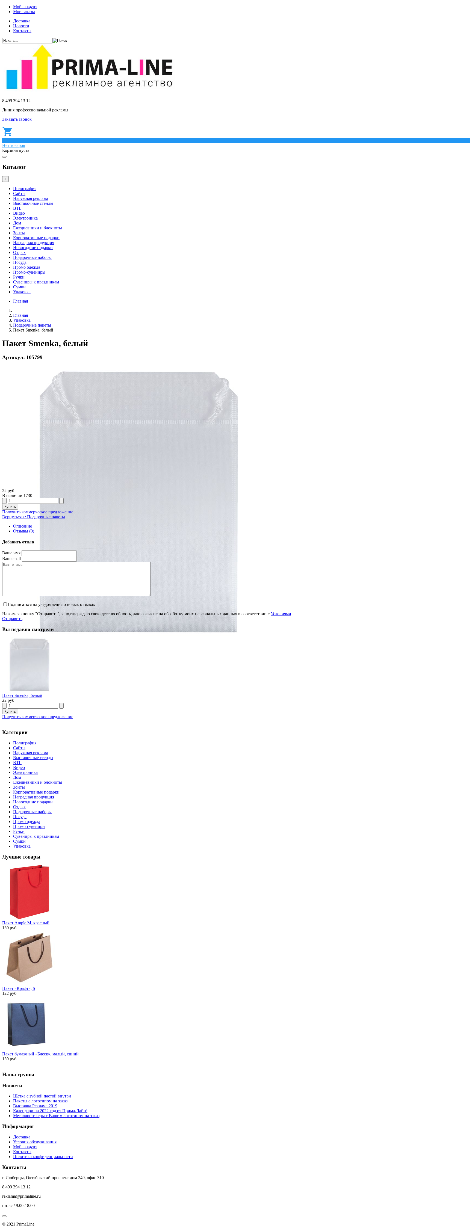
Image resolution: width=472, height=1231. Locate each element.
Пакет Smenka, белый (22, 695)
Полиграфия (24, 188)
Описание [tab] (22, 526)
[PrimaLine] (89, 91)
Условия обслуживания (35, 1142)
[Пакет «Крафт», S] (29, 983)
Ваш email (11, 558)
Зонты (19, 232)
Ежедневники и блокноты (37, 228)
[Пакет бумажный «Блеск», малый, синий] (26, 1049)
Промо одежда (26, 267)
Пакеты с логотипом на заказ (40, 1101)
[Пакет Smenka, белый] (29, 690)
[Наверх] (4, 1216)
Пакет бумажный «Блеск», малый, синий (40, 1054)
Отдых (19, 252)
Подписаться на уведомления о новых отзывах (51, 604)
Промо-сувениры (29, 272)
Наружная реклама (30, 198)
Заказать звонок (17, 119)
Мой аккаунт (25, 6)
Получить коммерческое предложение (37, 512)
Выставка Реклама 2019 (35, 1105)
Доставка (21, 21)
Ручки (19, 277)
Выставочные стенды (33, 203)
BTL (17, 208)
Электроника (25, 218)
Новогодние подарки (33, 247)
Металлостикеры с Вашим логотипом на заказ (56, 1115)
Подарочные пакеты (32, 325)
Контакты (22, 30)
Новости (21, 25)
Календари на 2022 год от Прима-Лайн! (50, 1110)
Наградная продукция (33, 242)
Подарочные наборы (32, 257)
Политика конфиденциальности (43, 1156)
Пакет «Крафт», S (18, 988)
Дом (17, 223)
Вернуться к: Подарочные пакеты (33, 516)
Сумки (19, 287)
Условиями (281, 613)
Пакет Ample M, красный (25, 923)
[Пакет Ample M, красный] (29, 918)
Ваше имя (11, 553)
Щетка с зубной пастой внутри (42, 1096)
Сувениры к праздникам (36, 282)
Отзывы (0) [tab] (23, 531)
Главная (20, 301)
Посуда (19, 262)
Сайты (19, 193)
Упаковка (22, 291)
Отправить (12, 618)
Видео (19, 213)
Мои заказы (24, 11)
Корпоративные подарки (36, 237)
